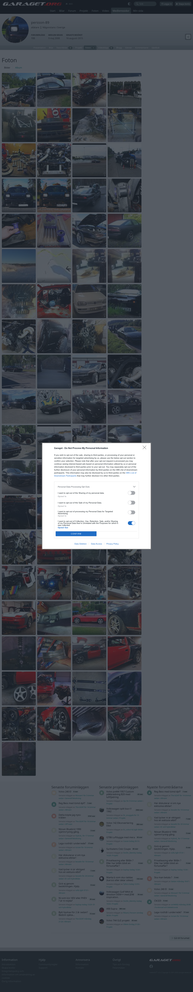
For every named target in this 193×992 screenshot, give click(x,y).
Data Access (96, 544)
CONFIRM (76, 534)
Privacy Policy (112, 544)
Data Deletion (80, 544)
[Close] (145, 448)
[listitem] (96, 486)
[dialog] (96, 496)
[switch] (131, 493)
